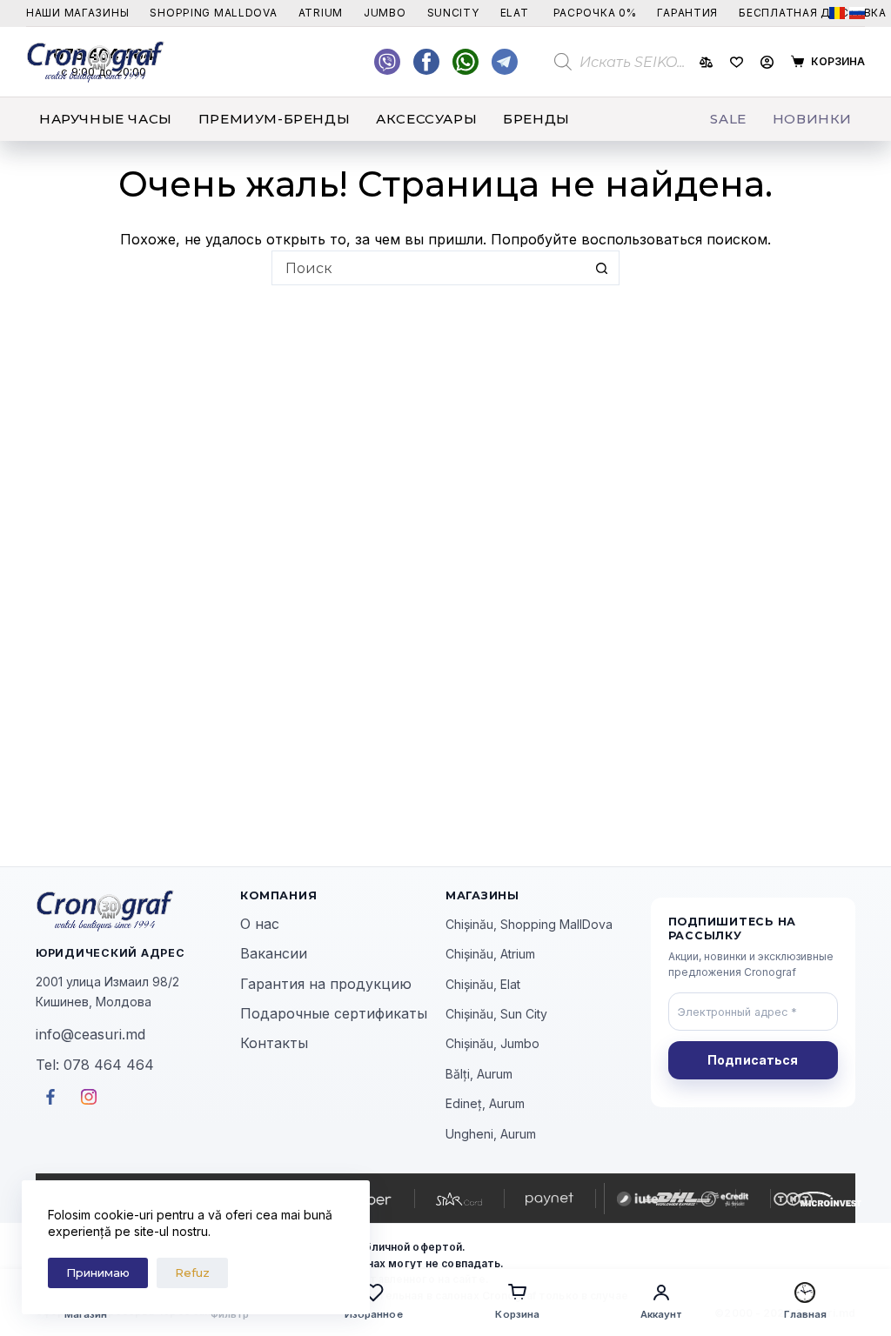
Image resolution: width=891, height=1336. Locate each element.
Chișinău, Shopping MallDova (529, 924)
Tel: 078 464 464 (95, 1064)
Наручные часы (105, 118)
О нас (259, 923)
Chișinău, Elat (483, 984)
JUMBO (385, 12)
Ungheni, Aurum (491, 1133)
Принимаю (98, 1272)
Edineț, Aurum (485, 1103)
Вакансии (273, 953)
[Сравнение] (706, 62)
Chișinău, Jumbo (492, 1043)
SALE (728, 118)
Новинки (812, 118)
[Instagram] (505, 62)
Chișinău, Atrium (490, 953)
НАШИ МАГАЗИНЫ (77, 12)
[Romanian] (837, 13)
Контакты (274, 1043)
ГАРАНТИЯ (687, 12)
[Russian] (857, 13)
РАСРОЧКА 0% (595, 12)
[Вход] (767, 62)
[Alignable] (426, 62)
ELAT (514, 12)
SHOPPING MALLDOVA (213, 12)
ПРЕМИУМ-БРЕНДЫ (274, 118)
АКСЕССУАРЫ (426, 118)
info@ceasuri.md (90, 1034)
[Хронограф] (138, 910)
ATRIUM (320, 12)
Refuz (192, 1272)
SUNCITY (453, 12)
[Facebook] (465, 62)
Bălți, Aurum (479, 1073)
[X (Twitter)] (387, 62)
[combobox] (429, 267)
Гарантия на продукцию (326, 983)
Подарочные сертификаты (333, 1013)
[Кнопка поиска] (602, 267)
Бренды (536, 118)
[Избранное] (736, 62)
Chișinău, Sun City (496, 1013)
